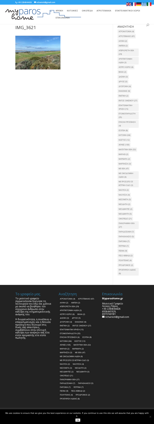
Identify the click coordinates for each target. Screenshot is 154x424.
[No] (150, 416)
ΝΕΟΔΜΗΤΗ (125, 214)
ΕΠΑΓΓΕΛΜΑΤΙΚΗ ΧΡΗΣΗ (125, 107)
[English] (128, 4)
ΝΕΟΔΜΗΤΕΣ (125, 209)
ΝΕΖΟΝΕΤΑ (125, 199)
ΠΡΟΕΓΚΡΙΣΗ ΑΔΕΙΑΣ (127, 272)
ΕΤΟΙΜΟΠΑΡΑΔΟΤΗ (127, 115)
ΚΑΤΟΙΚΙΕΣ (72, 11)
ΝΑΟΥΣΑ (124, 190)
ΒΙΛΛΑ (122, 72)
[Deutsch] (139, 4)
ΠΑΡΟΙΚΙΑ (124, 241)
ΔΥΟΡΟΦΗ (125, 86)
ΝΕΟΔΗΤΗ (124, 204)
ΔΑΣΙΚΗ (123, 76)
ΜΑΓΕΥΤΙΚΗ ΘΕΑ (127, 149)
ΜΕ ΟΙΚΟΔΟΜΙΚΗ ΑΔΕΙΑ (126, 175)
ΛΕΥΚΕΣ (124, 144)
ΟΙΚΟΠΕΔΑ (87, 11)
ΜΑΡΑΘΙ (123, 154)
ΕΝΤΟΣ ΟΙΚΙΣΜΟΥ (128, 100)
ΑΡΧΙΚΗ (59, 11)
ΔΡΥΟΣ (123, 81)
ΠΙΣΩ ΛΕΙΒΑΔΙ (125, 255)
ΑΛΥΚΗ (123, 41)
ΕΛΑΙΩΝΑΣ (124, 91)
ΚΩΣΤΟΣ (124, 140)
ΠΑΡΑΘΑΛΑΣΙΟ (126, 236)
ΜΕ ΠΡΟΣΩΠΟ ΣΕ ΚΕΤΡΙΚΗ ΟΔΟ (126, 183)
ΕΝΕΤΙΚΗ (123, 96)
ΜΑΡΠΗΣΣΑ (125, 163)
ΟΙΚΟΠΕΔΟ (125, 218)
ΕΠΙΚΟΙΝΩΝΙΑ (63, 18)
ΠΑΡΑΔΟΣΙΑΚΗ (126, 231)
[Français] (133, 4)
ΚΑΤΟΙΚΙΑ (124, 135)
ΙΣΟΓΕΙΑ (123, 130)
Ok (78, 420)
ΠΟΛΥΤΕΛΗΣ (125, 260)
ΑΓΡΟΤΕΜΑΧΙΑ (104, 11)
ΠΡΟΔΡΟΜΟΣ (126, 265)
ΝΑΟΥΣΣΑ (124, 195)
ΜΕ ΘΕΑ (124, 168)
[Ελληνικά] (144, 4)
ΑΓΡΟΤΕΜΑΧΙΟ (127, 36)
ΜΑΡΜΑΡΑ (124, 159)
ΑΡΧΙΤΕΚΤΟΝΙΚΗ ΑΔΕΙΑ (125, 61)
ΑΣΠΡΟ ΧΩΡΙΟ (126, 67)
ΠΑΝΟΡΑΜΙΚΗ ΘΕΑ (127, 225)
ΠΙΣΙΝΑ (123, 251)
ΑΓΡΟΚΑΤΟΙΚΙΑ (126, 31)
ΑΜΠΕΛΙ (123, 45)
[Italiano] (149, 4)
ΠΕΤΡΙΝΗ (124, 246)
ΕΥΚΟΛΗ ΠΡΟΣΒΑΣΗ (127, 124)
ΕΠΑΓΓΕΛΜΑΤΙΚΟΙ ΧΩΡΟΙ (127, 11)
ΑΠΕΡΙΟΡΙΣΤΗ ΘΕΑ (126, 52)
